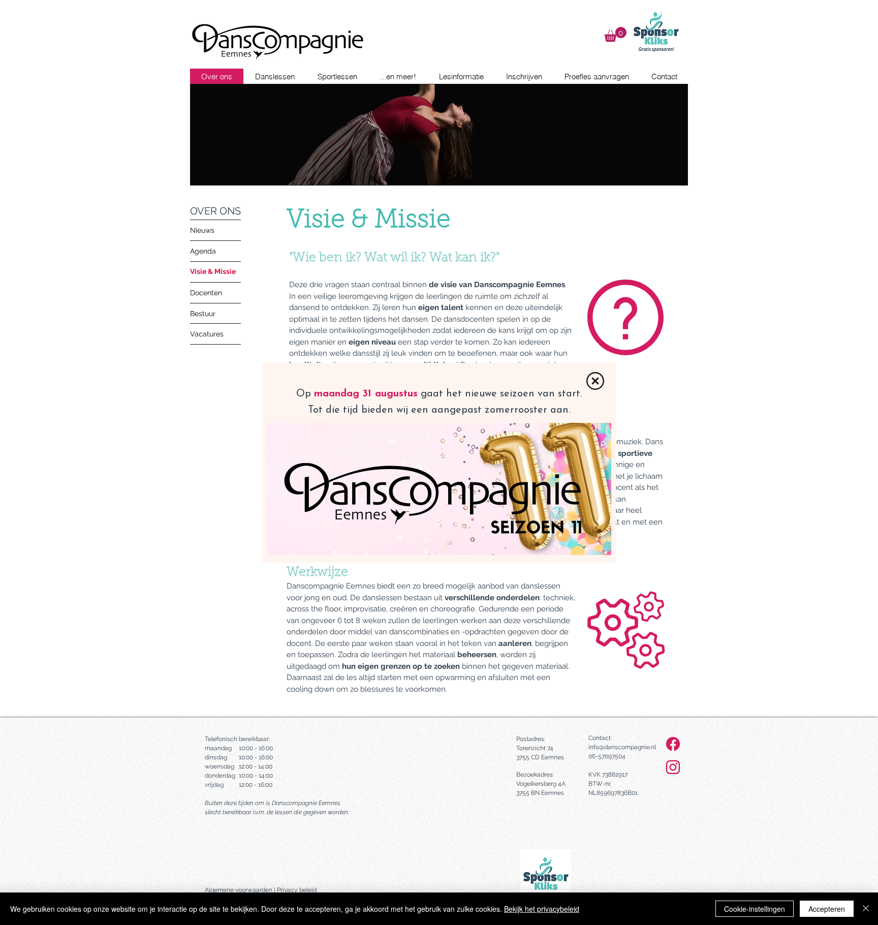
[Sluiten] (866, 909)
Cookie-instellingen (754, 909)
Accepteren (826, 909)
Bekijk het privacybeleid (541, 909)
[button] (595, 381)
